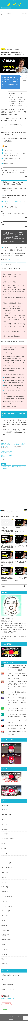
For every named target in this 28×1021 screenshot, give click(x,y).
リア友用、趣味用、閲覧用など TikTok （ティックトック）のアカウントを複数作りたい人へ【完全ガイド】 (7, 453)
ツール (4, 915)
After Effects (6, 814)
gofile (4, 848)
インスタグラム (7, 906)
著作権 (4, 959)
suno (3, 882)
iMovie (4, 853)
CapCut (4, 834)
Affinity (4, 810)
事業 (4, 925)
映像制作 (5, 935)
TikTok (10, 11)
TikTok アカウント (7, 466)
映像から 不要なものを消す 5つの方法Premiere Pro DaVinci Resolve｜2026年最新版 (17, 667)
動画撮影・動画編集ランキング (9, 998)
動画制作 (5, 468)
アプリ (4, 901)
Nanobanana (6, 863)
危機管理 (5, 930)
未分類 (4, 949)
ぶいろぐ (14, 3)
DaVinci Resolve (7, 839)
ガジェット (5, 911)
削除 (25, 466)
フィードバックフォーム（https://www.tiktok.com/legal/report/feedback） (13, 262)
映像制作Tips (6, 939)
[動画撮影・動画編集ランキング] (5, 996)
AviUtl (4, 824)
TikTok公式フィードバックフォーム (13, 201)
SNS (7, 11)
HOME (3, 11)
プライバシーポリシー (7, 980)
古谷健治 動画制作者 (7, 984)
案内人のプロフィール (5, 7)
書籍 (3, 944)
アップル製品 (6, 896)
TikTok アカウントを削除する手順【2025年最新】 (19, 444)
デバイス (4, 920)
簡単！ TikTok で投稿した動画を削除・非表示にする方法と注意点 (7, 445)
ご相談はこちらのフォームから (10, 975)
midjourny (5, 858)
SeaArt (4, 872)
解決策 (4, 964)
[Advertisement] (14, 31)
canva (4, 829)
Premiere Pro (6, 867)
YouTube (5, 891)
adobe (4, 805)
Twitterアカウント (17, 466)
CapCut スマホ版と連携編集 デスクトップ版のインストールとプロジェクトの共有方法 (17, 675)
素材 (4, 954)
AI (3, 819)
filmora (4, 843)
